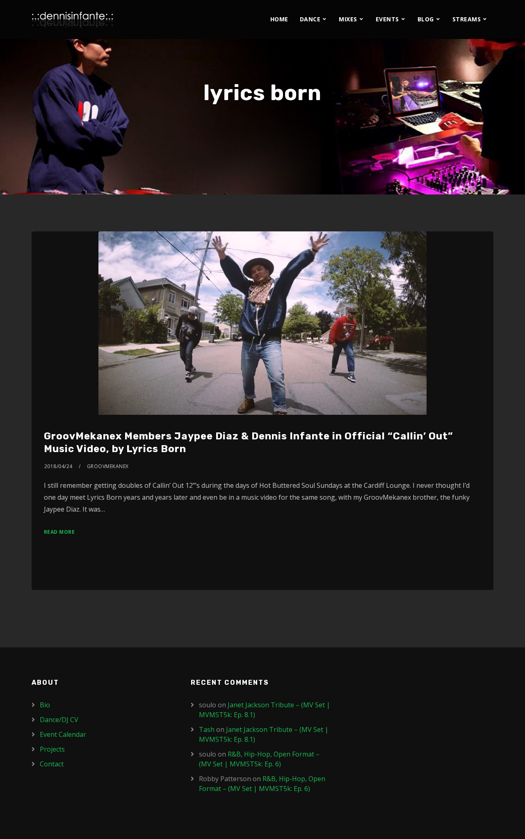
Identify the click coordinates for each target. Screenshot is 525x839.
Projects (52, 749)
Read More (59, 531)
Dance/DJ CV (59, 719)
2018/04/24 (58, 466)
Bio (45, 704)
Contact (52, 763)
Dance (310, 19)
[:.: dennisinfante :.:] (73, 19)
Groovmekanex (108, 466)
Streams (466, 19)
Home (279, 19)
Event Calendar (63, 734)
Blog (426, 19)
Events (387, 19)
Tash (207, 729)
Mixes (348, 19)
